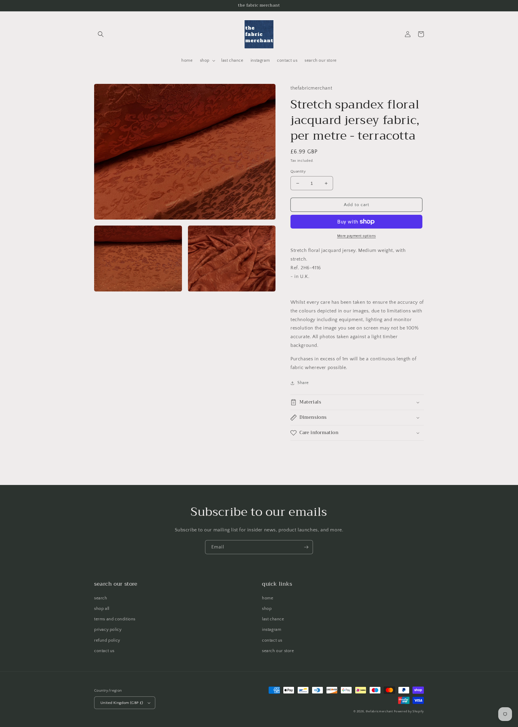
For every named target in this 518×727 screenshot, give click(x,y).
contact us (104, 651)
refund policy (107, 640)
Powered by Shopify (409, 711)
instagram (271, 629)
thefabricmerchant (379, 711)
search (100, 598)
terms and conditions (114, 619)
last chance (273, 619)
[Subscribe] (306, 547)
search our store (278, 651)
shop (267, 608)
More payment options (356, 236)
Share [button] (303, 382)
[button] (100, 34)
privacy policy (107, 629)
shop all (101, 608)
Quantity (298, 171)
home (267, 598)
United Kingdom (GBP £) (121, 703)
